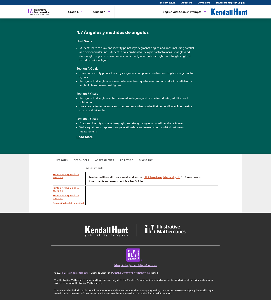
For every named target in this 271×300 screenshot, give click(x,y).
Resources (81, 160)
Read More (85, 137)
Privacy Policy (121, 265)
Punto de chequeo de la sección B (66, 189)
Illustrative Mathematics (75, 272)
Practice (126, 160)
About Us (186, 2)
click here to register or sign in (162, 177)
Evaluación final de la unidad (68, 203)
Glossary (146, 160)
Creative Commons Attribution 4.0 (131, 272)
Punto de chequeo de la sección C (66, 197)
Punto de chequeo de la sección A (66, 176)
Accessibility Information (143, 265)
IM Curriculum (167, 2)
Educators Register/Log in (230, 2)
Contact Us (204, 2)
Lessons (62, 160)
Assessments (104, 160)
